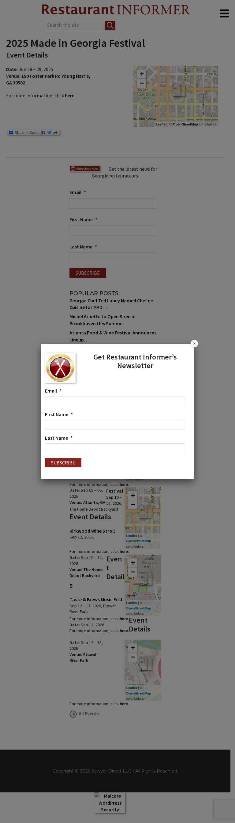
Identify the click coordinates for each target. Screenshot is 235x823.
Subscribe (63, 463)
